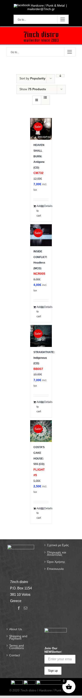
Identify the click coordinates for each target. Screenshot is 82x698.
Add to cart (39, 211)
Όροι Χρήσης (56, 562)
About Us (15, 629)
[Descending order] (60, 75)
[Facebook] (19, 608)
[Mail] (25, 608)
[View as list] (45, 97)
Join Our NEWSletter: (53, 649)
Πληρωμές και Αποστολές (56, 553)
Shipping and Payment (18, 637)
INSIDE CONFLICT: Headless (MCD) (40, 262)
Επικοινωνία (55, 569)
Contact (14, 655)
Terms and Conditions (16, 646)
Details (46, 206)
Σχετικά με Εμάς (58, 545)
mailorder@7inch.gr (41, 9)
